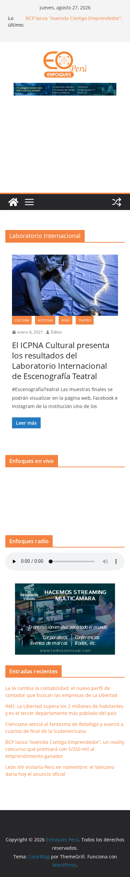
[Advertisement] (65, 148)
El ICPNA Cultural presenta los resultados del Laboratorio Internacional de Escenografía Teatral (60, 360)
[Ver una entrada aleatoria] (117, 202)
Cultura (22, 320)
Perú (65, 320)
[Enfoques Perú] (13, 202)
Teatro (84, 320)
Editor (56, 332)
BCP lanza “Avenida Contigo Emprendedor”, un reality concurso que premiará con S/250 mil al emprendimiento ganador (64, 749)
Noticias (45, 320)
